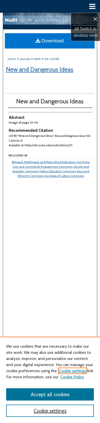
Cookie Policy (72, 376)
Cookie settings (72, 370)
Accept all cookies (50, 394)
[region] (50, 380)
